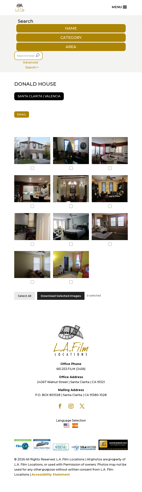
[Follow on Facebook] (60, 406)
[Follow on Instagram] (71, 406)
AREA (71, 47)
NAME (71, 28)
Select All (24, 296)
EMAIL (21, 114)
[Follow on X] (82, 406)
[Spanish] (75, 425)
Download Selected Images (61, 296)
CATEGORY (71, 37)
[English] (67, 425)
